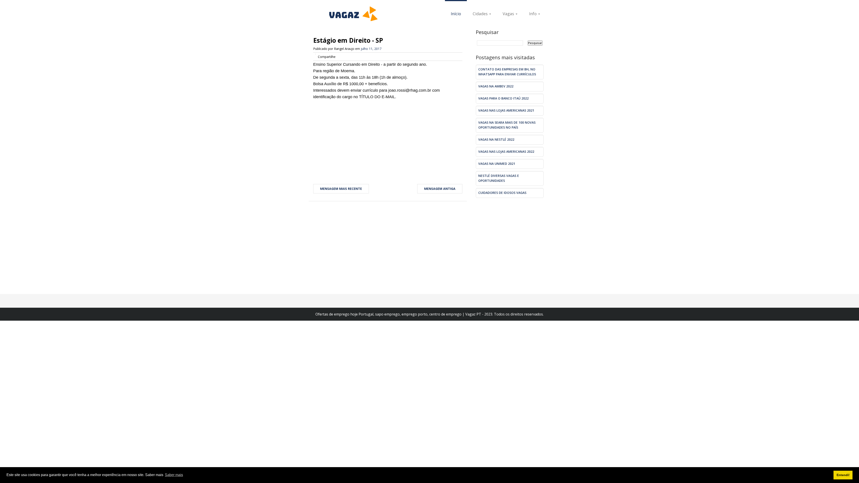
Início (456, 13)
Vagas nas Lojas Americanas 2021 (506, 110)
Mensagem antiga (439, 188)
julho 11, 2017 (371, 49)
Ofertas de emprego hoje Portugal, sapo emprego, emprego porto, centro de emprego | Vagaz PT (398, 314)
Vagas (509, 13)
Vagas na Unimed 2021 (496, 163)
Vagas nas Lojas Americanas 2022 (506, 151)
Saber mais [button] (174, 475)
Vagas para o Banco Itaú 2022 (503, 98)
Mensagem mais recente (341, 188)
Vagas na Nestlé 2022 (496, 139)
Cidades (481, 13)
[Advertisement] (387, 136)
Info (533, 13)
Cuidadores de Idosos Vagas (502, 193)
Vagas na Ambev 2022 (495, 86)
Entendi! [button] (843, 475)
